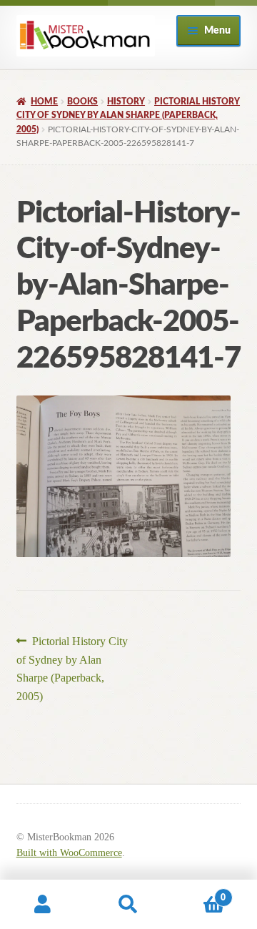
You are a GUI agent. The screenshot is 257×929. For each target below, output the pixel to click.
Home (44, 101)
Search (128, 904)
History (126, 101)
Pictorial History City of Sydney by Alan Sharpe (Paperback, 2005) (128, 115)
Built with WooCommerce (69, 852)
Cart (198, 892)
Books (82, 101)
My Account (43, 904)
